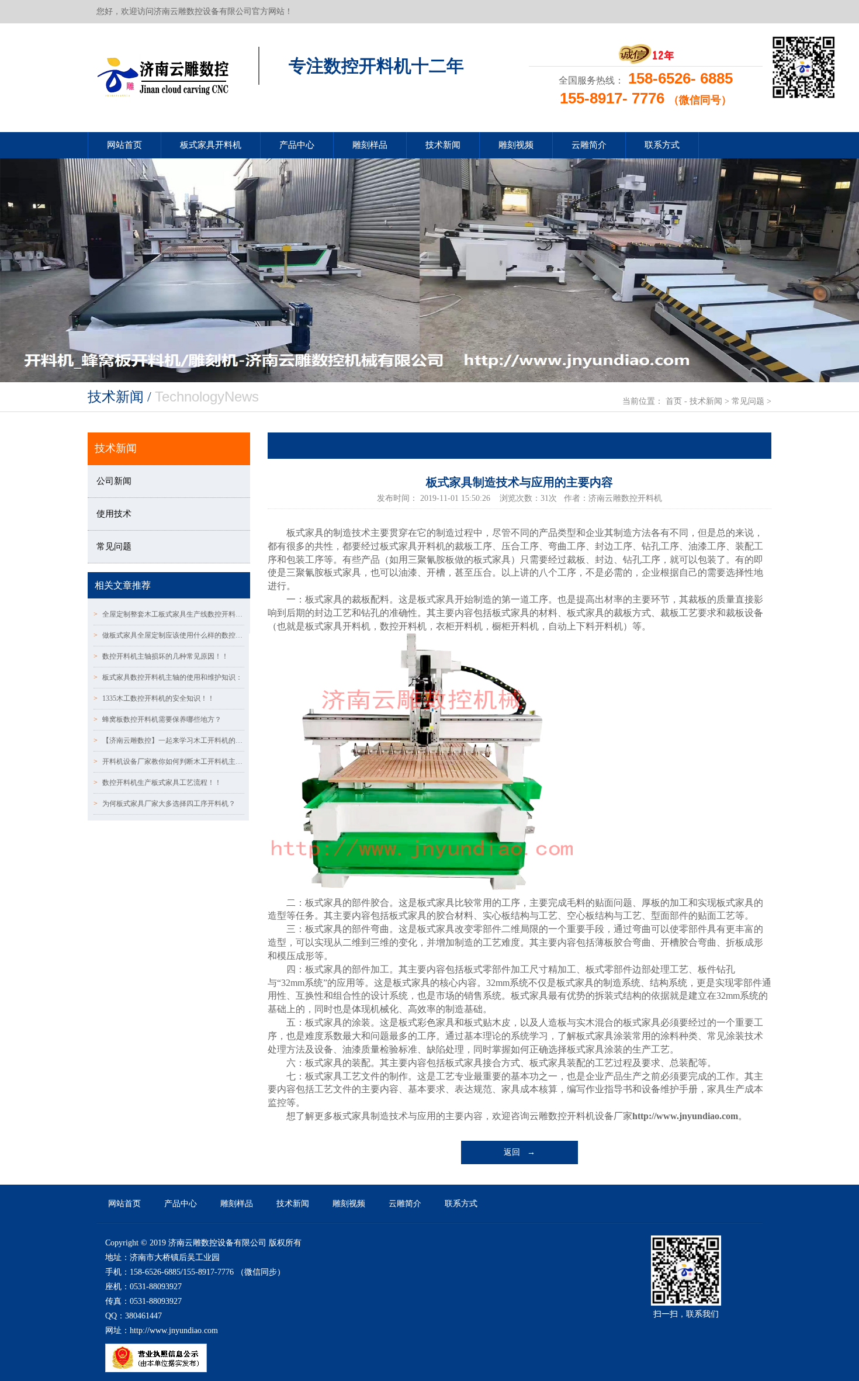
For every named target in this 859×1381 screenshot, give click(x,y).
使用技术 (113, 513)
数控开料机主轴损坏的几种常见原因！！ (160, 656)
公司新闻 (113, 481)
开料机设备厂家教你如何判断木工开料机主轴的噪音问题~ (168, 761)
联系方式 (662, 145)
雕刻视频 (516, 145)
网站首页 (124, 145)
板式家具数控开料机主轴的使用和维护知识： (168, 677)
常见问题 (748, 401)
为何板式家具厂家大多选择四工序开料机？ (164, 803)
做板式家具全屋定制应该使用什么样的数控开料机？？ (168, 635)
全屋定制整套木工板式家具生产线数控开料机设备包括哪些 (168, 614)
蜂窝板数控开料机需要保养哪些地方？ (157, 719)
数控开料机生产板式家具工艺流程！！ (157, 782)
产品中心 (296, 145)
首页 (674, 401)
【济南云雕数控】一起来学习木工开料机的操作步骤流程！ (168, 740)
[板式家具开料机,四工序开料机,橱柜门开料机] (162, 73)
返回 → (519, 1152)
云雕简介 (589, 145)
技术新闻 (442, 145)
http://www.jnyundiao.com (685, 1116)
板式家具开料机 (210, 145)
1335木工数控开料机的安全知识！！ (153, 698)
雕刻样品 (369, 145)
